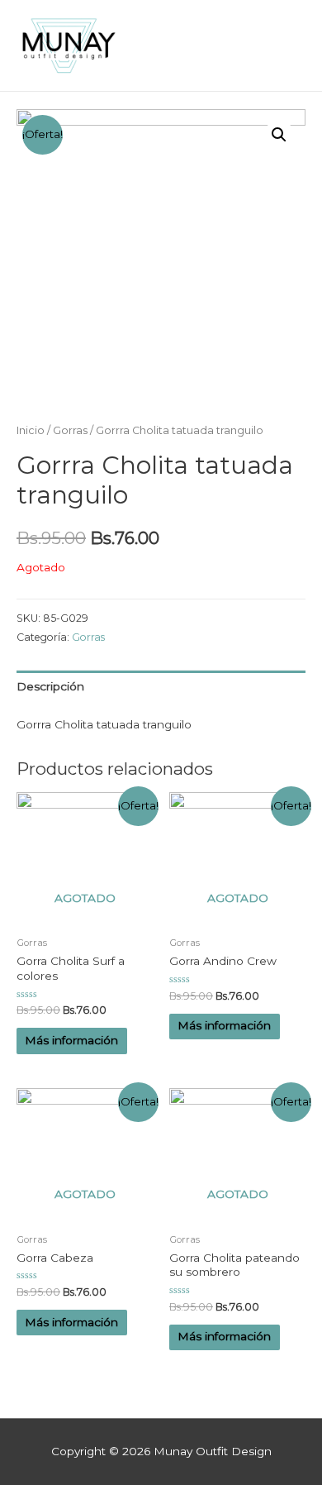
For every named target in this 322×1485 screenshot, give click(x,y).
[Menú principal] (288, 46)
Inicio (31, 430)
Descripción (50, 686)
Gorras (70, 430)
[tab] (161, 687)
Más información (71, 1040)
